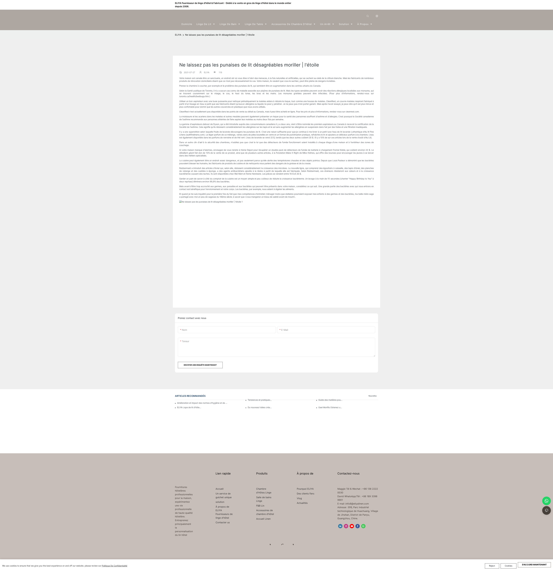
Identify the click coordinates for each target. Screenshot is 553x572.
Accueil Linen (263, 518)
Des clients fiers (305, 493)
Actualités (302, 502)
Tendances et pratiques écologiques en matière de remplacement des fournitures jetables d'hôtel (260, 400)
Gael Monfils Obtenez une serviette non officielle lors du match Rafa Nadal (330, 407)
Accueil (220, 488)
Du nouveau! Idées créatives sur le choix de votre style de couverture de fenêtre (260, 407)
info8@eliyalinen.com (357, 503)
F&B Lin (260, 505)
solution (220, 501)
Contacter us (223, 522)
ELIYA (178, 34)
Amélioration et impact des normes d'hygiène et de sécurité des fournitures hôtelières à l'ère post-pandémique (202, 403)
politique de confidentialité (114, 566)
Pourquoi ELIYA (305, 488)
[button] (376, 24)
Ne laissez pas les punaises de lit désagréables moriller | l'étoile (219, 34)
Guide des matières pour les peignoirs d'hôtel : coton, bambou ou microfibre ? (330, 400)
